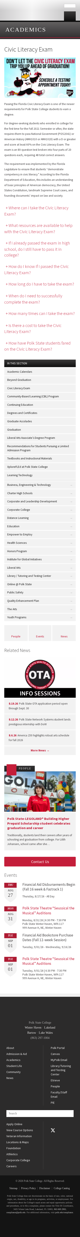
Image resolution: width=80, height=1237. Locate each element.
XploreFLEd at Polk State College (27, 467)
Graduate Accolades (19, 421)
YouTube (53, 1136)
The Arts (12, 609)
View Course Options (19, 1130)
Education (13, 526)
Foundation (13, 1148)
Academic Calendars (19, 372)
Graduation (14, 430)
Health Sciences (17, 543)
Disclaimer (44, 1188)
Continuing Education (20, 405)
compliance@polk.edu (15, 1212)
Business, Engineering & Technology (29, 485)
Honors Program (17, 551)
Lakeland (49, 1027)
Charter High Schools (19, 493)
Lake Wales (46, 1032)
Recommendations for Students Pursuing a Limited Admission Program (38, 448)
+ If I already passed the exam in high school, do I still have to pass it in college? (37, 249)
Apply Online (14, 1124)
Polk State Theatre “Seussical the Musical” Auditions (48, 910)
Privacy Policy (28, 1188)
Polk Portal (58, 1048)
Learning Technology (19, 475)
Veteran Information (19, 1136)
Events (40, 636)
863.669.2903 (60, 1209)
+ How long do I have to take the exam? (40, 284)
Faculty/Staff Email (59, 1094)
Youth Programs (16, 617)
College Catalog (62, 1188)
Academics (25, 29)
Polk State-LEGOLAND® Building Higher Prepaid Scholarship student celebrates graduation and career (38, 823)
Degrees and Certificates (22, 413)
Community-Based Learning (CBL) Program (33, 396)
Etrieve (55, 1080)
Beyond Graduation (19, 380)
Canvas (55, 1054)
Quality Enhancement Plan (23, 601)
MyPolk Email (59, 1060)
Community (13, 1072)
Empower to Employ (19, 534)
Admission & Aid (16, 1054)
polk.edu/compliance (64, 1212)
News (64, 636)
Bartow (31, 1032)
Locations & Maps (17, 1142)
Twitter (53, 1130)
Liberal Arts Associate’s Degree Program (31, 438)
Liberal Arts (13, 568)
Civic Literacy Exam (18, 388)
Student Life (14, 1066)
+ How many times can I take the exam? (40, 313)
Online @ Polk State (19, 584)
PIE (53, 1103)
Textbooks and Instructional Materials (29, 458)
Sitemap (13, 1188)
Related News (17, 650)
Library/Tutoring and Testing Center (61, 1070)
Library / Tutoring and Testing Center (29, 576)
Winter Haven (33, 1027)
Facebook (53, 1124)
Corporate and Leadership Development (32, 501)
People (15, 636)
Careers (11, 1166)
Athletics (12, 1154)
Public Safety (15, 592)
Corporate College (18, 510)
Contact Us (40, 861)
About (10, 1048)
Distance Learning (18, 518)
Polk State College (32, 10)
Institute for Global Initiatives (24, 559)
